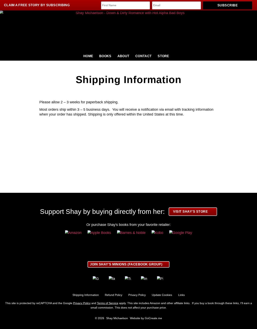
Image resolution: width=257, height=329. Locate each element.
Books (105, 56)
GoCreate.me (153, 318)
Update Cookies (162, 295)
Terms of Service (107, 303)
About (123, 56)
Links (181, 295)
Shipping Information (85, 295)
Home (88, 56)
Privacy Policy (137, 295)
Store (163, 56)
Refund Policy (113, 295)
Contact (143, 56)
